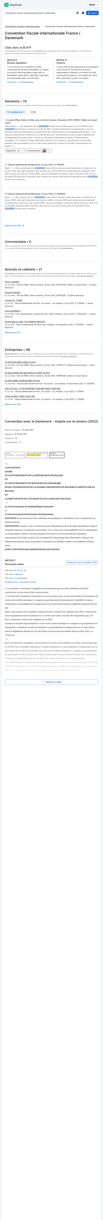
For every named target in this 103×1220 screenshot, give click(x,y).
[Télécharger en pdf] (83, 13)
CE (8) (33, 112)
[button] (51, 174)
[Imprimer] (77, 13)
